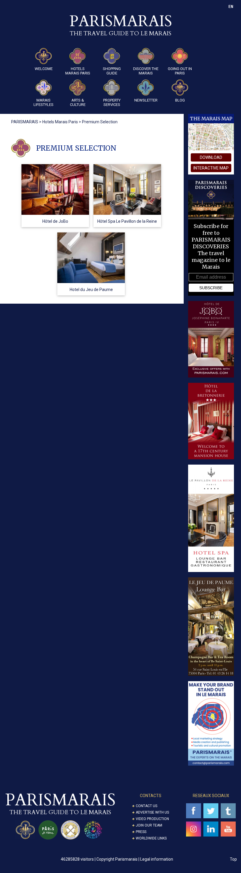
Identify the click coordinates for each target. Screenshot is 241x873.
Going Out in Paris (180, 70)
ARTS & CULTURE (78, 102)
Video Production (152, 819)
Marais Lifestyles (43, 102)
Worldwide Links (151, 838)
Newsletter (146, 100)
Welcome (44, 68)
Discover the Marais (145, 70)
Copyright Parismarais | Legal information (134, 859)
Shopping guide (112, 70)
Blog (180, 100)
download (211, 157)
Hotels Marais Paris (77, 70)
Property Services (111, 102)
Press (141, 832)
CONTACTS (150, 795)
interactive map (211, 168)
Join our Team (149, 825)
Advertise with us (152, 812)
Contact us (146, 806)
